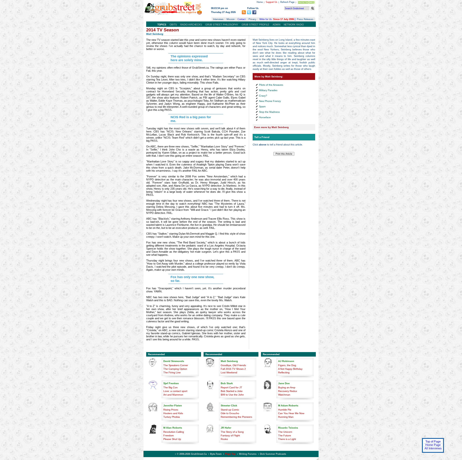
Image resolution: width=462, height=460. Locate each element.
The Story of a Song (232, 431)
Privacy (252, 19)
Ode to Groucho (230, 413)
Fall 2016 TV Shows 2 (233, 368)
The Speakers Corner (175, 365)
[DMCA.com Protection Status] (305, 3)
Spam (262, 106)
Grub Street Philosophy (221, 24)
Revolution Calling (173, 431)
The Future (284, 435)
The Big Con (170, 387)
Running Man (285, 416)
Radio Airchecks (191, 24)
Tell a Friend (261, 137)
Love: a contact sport (175, 391)
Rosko (224, 439)
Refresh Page (287, 2)
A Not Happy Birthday (290, 368)
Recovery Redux (287, 391)
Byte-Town (216, 454)
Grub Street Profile (255, 24)
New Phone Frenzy (270, 101)
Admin (276, 24)
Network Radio (294, 24)
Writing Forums (247, 454)
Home (260, 2)
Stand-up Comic (230, 409)
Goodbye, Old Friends (233, 365)
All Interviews (433, 448)
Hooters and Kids (173, 413)
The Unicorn (285, 431)
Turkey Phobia (171, 416)
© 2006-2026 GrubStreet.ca (192, 454)
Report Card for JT (231, 387)
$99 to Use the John (232, 394)
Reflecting (283, 372)
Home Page (433, 444)
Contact (241, 19)
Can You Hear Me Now (291, 413)
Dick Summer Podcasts (273, 454)
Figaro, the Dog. (287, 365)
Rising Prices (170, 409)
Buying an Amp (286, 387)
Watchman (284, 394)
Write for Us (265, 19)
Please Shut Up (172, 439)
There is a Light (287, 439)
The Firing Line (172, 372)
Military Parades (268, 90)
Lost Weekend (229, 372)
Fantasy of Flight (230, 435)
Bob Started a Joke (232, 391)
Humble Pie (284, 409)
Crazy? (263, 95)
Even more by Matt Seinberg (271, 127)
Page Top (230, 454)
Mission (230, 19)
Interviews (218, 19)
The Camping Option (175, 368)
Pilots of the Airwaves (271, 84)
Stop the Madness (269, 111)
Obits (173, 24)
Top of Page (433, 441)
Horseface (265, 117)
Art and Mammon (173, 394)
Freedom (168, 435)
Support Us (271, 2)
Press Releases (305, 19)
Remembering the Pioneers (236, 416)
